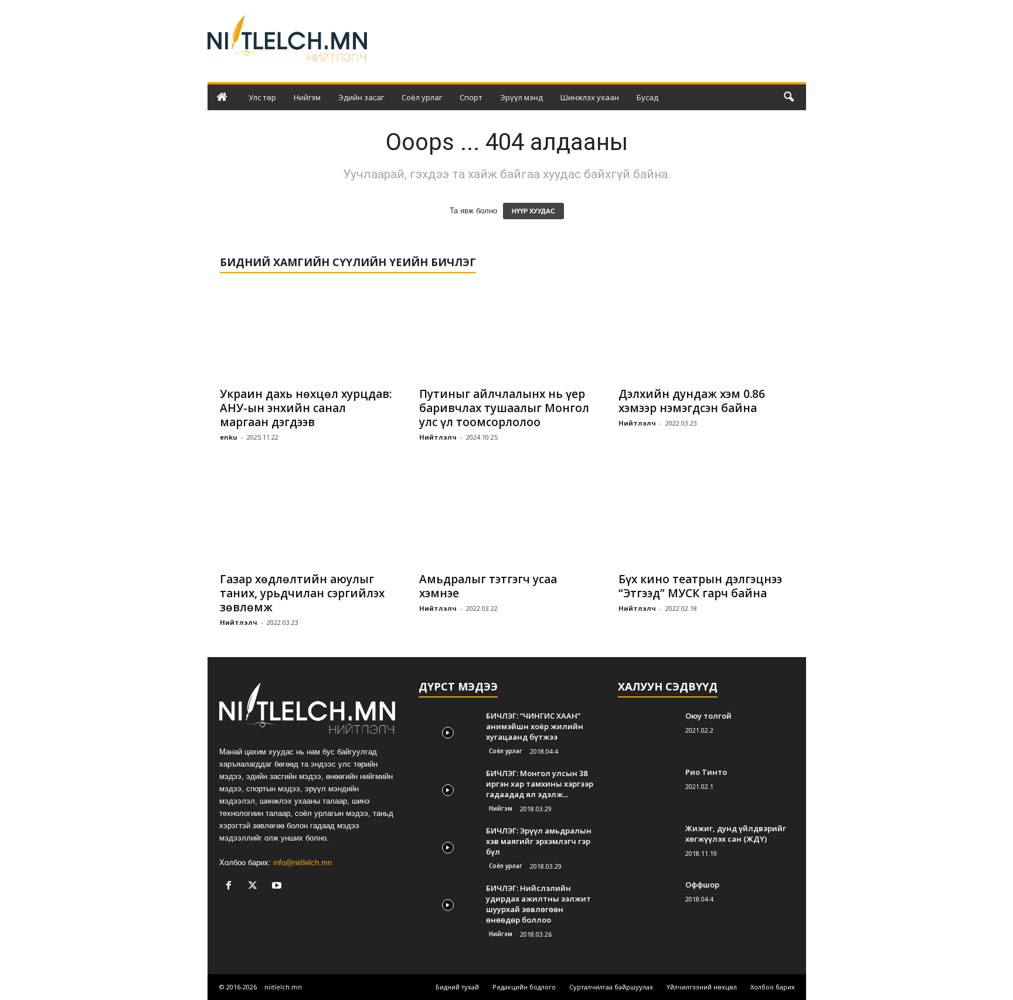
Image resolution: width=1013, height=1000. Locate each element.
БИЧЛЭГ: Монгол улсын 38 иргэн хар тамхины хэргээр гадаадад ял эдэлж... (539, 784)
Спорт (471, 97)
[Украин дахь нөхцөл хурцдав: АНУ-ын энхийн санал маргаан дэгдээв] (308, 333)
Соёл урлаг (422, 97)
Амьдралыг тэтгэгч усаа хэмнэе (488, 586)
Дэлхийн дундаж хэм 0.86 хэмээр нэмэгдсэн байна (691, 401)
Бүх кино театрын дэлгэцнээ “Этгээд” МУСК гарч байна (700, 586)
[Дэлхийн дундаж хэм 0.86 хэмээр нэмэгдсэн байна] (706, 333)
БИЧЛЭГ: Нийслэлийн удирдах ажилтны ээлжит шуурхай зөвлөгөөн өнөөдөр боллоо (538, 904)
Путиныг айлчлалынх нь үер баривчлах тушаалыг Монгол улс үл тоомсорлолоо (504, 408)
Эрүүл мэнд (521, 97)
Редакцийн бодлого (524, 986)
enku (228, 437)
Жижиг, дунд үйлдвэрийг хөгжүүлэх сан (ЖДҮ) (735, 833)
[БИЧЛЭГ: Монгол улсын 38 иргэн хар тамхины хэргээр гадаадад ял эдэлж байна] (448, 790)
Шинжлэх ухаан (589, 97)
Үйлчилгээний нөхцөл (702, 986)
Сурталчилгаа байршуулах (611, 986)
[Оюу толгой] (647, 732)
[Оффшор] (647, 901)
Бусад (647, 97)
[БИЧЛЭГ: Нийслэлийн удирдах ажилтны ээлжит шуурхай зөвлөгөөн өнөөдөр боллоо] (448, 905)
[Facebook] (231, 886)
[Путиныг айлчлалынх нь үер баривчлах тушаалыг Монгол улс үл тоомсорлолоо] (507, 333)
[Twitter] (255, 886)
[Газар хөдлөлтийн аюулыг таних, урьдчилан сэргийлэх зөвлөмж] (308, 518)
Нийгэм (307, 97)
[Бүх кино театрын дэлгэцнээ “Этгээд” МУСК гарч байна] (706, 518)
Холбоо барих (772, 986)
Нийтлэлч (438, 437)
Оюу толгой (708, 715)
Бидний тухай (457, 986)
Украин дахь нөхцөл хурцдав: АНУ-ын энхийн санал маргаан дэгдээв (306, 408)
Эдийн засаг (361, 97)
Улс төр (262, 97)
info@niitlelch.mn (302, 862)
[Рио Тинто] (647, 789)
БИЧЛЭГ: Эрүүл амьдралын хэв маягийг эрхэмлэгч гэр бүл (539, 841)
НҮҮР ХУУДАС (533, 211)
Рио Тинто (706, 772)
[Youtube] (278, 886)
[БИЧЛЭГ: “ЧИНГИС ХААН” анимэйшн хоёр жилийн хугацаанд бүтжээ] (448, 732)
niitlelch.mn (283, 986)
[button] (788, 97)
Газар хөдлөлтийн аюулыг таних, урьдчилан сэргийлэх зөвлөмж (302, 593)
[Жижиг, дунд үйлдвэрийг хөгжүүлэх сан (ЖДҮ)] (647, 845)
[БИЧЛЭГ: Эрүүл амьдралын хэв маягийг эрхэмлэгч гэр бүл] (448, 847)
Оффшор (702, 884)
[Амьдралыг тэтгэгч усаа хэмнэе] (507, 518)
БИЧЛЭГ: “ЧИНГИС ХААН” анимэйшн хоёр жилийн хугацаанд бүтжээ (534, 726)
